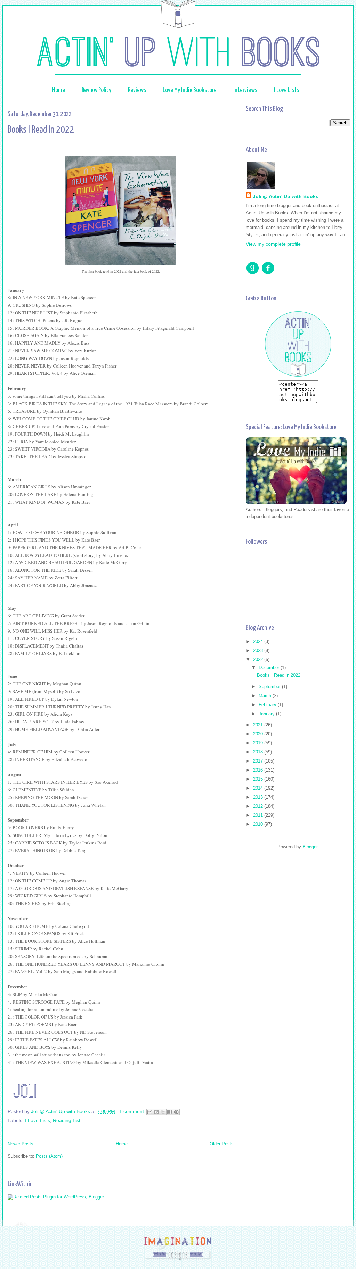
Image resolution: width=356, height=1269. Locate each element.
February (268, 704)
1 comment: (133, 1111)
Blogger (309, 846)
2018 (258, 752)
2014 (258, 788)
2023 (258, 650)
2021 (258, 724)
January (267, 713)
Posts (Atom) (49, 1156)
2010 (258, 824)
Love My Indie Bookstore (190, 90)
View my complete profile (273, 244)
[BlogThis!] (156, 1112)
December (270, 667)
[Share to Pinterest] (176, 1112)
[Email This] (149, 1112)
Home (58, 90)
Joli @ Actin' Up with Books (285, 196)
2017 (258, 761)
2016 (258, 770)
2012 (258, 806)
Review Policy (96, 90)
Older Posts (222, 1143)
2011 (258, 815)
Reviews (137, 90)
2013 (258, 797)
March (266, 695)
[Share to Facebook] (169, 1112)
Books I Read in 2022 (41, 130)
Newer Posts (20, 1143)
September (270, 686)
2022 (258, 659)
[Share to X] (163, 1112)
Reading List (66, 1120)
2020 (258, 733)
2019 (258, 742)
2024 (258, 641)
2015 (258, 779)
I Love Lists (286, 90)
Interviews (245, 90)
